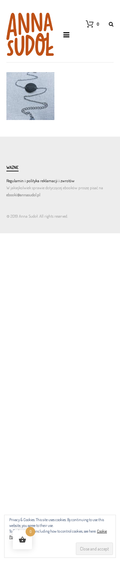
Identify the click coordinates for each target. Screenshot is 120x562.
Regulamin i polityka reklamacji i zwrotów (40, 180)
